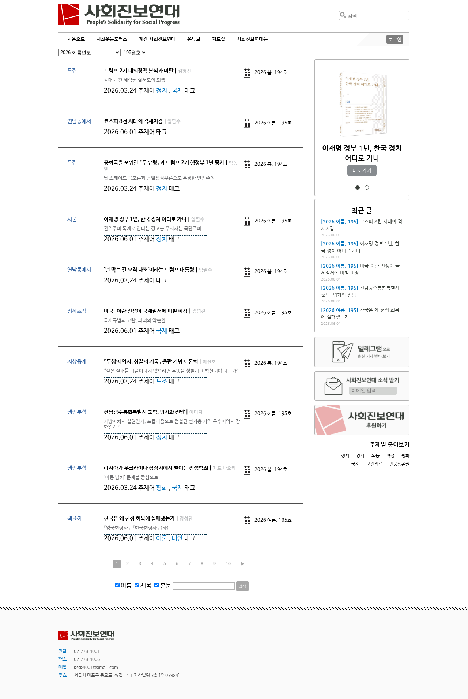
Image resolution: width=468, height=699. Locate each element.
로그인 (394, 39)
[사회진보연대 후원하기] (362, 420)
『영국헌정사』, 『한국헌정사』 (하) (136, 528)
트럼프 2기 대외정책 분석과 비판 (138, 71)
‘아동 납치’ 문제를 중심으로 (131, 477)
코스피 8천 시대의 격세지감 (133, 121)
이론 (161, 538)
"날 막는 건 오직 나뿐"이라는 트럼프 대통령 (149, 270)
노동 (375, 455)
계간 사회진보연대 (157, 39)
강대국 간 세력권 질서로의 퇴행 (134, 80)
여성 (390, 455)
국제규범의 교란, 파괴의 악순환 (135, 320)
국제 (177, 90)
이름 (126, 585)
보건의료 (374, 463)
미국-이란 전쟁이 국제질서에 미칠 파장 (146, 311)
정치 (161, 90)
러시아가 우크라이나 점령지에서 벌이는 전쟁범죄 (156, 468)
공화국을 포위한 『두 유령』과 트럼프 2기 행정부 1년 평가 (164, 162)
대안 (177, 538)
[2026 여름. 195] (339, 221)
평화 (161, 488)
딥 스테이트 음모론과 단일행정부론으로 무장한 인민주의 (159, 178)
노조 (161, 381)
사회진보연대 (119, 15)
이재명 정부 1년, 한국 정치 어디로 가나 (145, 219)
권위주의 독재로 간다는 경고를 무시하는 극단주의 (152, 229)
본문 (165, 585)
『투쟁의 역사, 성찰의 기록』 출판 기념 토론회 (151, 361)
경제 (360, 455)
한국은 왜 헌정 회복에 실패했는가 (139, 518)
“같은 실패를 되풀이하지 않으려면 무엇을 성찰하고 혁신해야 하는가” (171, 371)
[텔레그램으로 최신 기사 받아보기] (362, 352)
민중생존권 (399, 463)
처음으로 (76, 39)
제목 (145, 585)
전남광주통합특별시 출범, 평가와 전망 (144, 412)
